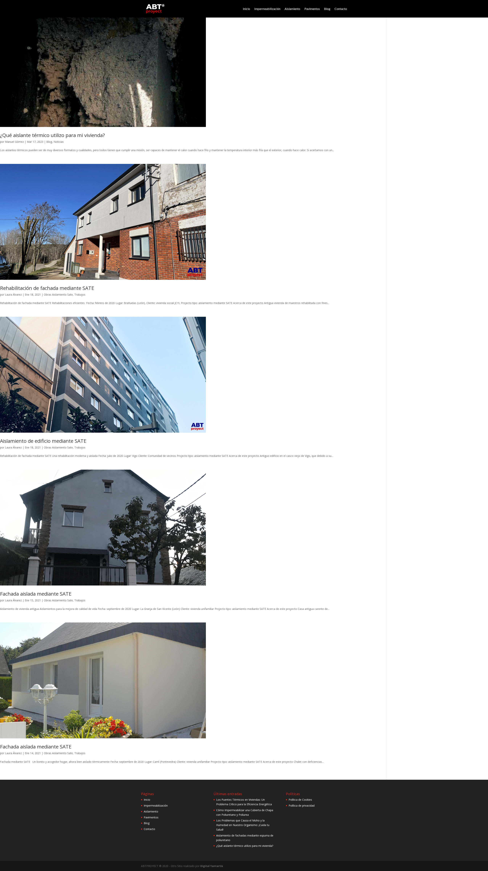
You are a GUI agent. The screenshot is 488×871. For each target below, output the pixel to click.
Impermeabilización (267, 8)
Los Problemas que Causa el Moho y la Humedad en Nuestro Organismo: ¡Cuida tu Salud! (242, 825)
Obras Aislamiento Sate (58, 294)
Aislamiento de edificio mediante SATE (43, 440)
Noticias (59, 142)
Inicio (246, 8)
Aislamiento (292, 8)
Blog (327, 8)
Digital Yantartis (211, 866)
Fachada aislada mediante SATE (35, 593)
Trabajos (79, 294)
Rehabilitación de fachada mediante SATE (47, 288)
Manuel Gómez (14, 142)
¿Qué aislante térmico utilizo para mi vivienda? (52, 135)
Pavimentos (312, 8)
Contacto (341, 8)
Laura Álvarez (13, 294)
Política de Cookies (300, 799)
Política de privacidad (302, 805)
